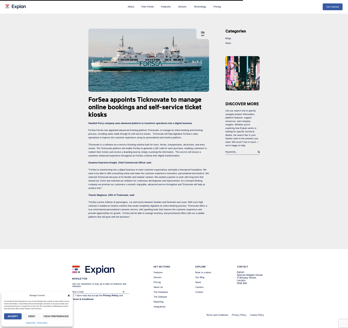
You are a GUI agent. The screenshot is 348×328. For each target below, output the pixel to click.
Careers (199, 287)
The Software (160, 297)
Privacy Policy (42, 323)
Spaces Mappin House (250, 275)
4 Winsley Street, (246, 277)
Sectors (157, 277)
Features (158, 272)
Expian (240, 272)
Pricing (157, 282)
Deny (31, 316)
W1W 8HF (242, 283)
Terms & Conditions (83, 299)
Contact (199, 292)
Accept (13, 316)
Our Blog (199, 277)
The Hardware (161, 292)
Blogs (228, 38)
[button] (68, 295)
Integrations (160, 306)
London (241, 280)
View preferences (56, 316)
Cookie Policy (31, 323)
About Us (158, 287)
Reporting (158, 301)
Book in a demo (203, 272)
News (228, 43)
